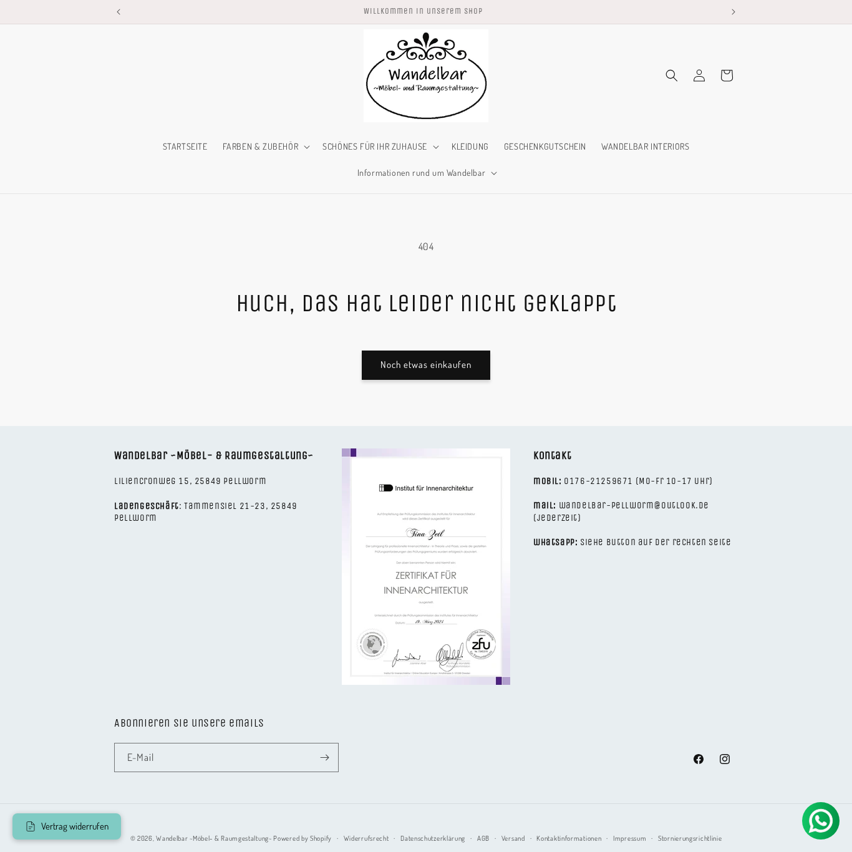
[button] (265, 146)
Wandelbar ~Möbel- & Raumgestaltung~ (214, 838)
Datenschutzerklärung (432, 838)
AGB (483, 838)
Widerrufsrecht (366, 838)
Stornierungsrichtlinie (690, 838)
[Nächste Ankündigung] (733, 12)
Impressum (629, 838)
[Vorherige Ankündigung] (118, 12)
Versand (513, 838)
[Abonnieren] (324, 757)
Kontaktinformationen (568, 838)
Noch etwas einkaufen (426, 364)
